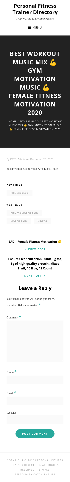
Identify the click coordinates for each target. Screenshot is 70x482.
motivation (18, 221)
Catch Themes (44, 474)
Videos (42, 221)
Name (12, 372)
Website (11, 412)
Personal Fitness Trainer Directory (35, 9)
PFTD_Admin (18, 159)
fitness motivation (24, 213)
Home (12, 121)
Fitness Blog (29, 121)
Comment (14, 317)
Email (11, 393)
